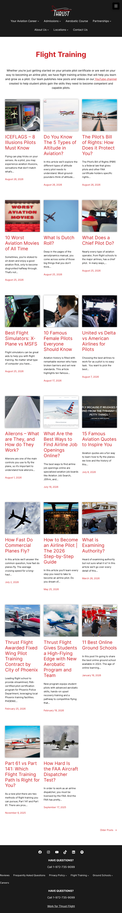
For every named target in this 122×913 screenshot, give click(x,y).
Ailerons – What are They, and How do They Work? (22, 442)
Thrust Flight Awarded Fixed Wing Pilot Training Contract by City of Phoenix (21, 656)
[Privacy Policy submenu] (66, 875)
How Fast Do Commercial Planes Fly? (19, 545)
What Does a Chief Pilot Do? (98, 240)
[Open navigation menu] (115, 6)
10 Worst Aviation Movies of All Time (22, 243)
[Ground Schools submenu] (112, 875)
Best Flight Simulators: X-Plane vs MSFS (21, 338)
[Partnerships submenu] (110, 21)
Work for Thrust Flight (61, 906)
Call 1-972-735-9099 (61, 867)
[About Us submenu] (48, 30)
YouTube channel (105, 79)
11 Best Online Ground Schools (99, 645)
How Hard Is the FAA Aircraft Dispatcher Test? (61, 771)
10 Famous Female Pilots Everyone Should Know (58, 341)
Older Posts (108, 830)
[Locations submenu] (67, 30)
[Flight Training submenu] (88, 875)
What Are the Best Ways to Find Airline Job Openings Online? (60, 444)
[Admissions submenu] (60, 21)
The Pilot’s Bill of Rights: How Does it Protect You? (98, 145)
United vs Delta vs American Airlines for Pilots (99, 341)
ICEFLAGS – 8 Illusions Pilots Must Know (20, 142)
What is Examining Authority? (93, 545)
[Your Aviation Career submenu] (38, 21)
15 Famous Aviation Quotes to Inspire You (99, 439)
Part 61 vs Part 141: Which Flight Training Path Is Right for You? (22, 774)
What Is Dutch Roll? (59, 240)
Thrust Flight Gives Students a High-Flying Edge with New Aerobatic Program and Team (60, 659)
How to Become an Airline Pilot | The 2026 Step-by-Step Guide (61, 550)
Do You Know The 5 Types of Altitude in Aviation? (60, 145)
